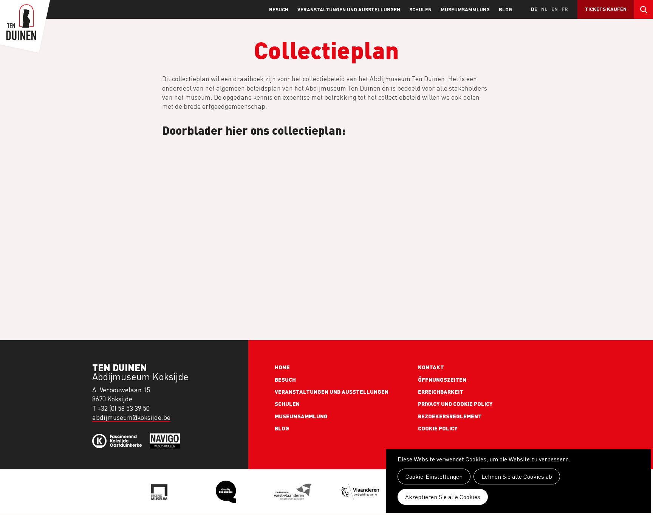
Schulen (420, 9)
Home (282, 367)
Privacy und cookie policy (455, 403)
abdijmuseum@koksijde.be (131, 417)
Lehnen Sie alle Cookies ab (516, 476)
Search (643, 9)
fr (565, 9)
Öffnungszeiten (442, 379)
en (554, 9)
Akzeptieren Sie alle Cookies (442, 497)
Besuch (278, 9)
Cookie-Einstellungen (434, 476)
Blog (505, 9)
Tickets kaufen (606, 9)
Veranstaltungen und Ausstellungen (348, 9)
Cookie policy (438, 428)
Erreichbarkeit (440, 391)
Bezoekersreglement (450, 416)
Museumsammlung (465, 9)
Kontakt (431, 367)
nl (544, 9)
